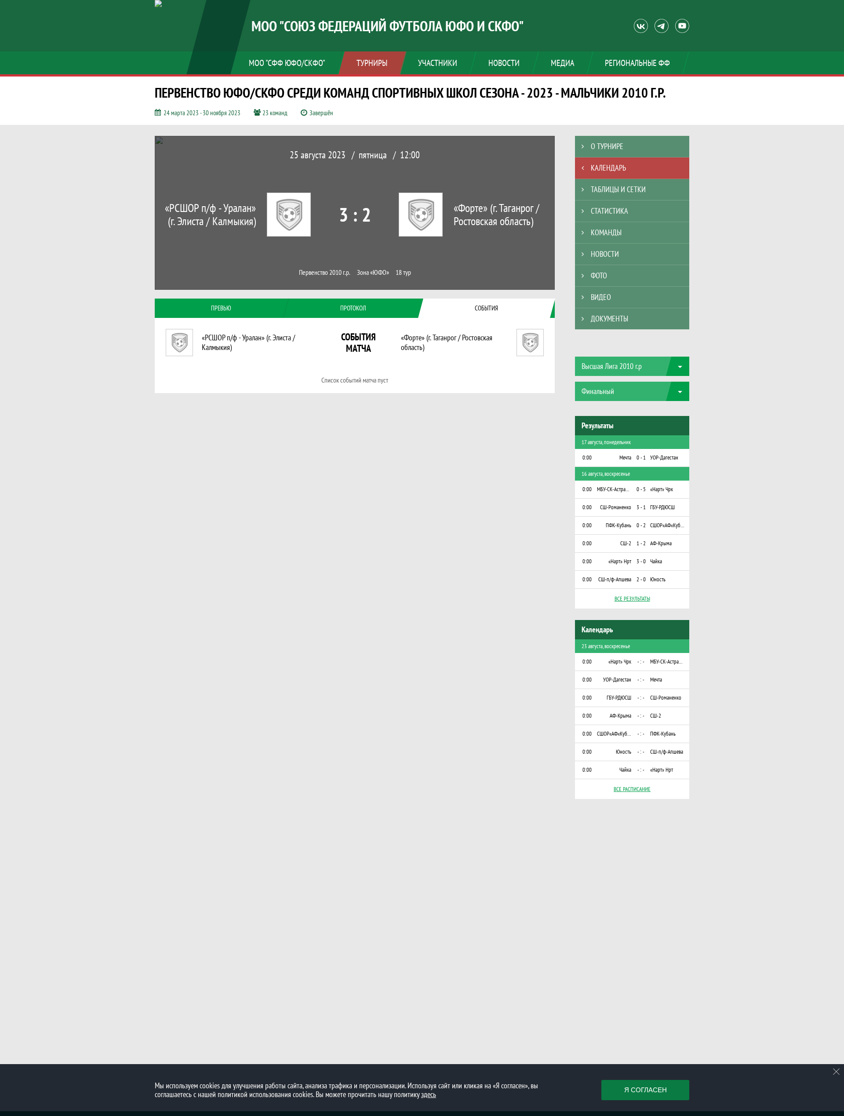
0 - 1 (641, 457)
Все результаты (632, 598)
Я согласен (645, 1090)
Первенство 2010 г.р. (324, 272)
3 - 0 (641, 561)
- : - (640, 661)
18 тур (403, 272)
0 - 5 (641, 489)
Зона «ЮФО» (373, 272)
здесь (428, 1094)
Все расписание (632, 789)
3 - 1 (641, 507)
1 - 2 (641, 543)
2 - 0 (641, 579)
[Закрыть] (836, 1072)
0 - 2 (641, 525)
